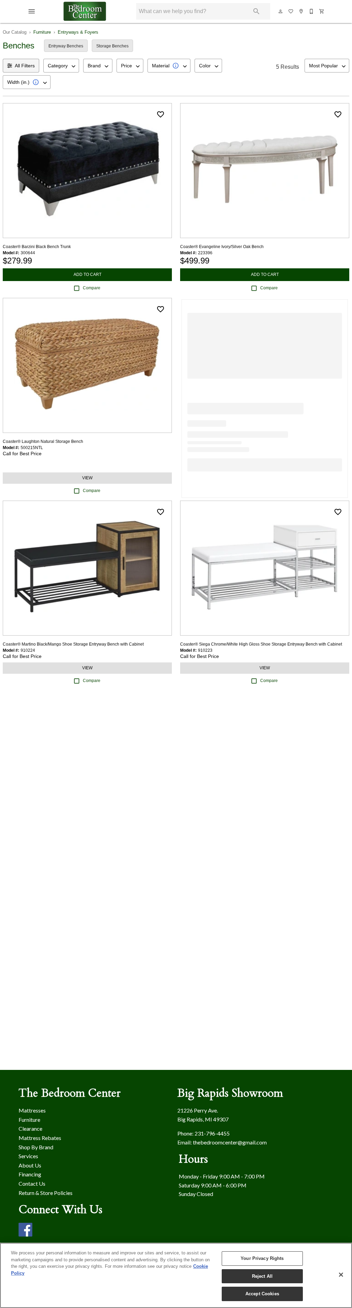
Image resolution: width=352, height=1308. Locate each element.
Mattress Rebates (40, 1137)
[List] (291, 11)
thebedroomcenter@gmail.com (230, 1142)
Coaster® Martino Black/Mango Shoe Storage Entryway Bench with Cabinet (73, 644)
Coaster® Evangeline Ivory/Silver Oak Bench (222, 246)
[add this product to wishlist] (160, 114)
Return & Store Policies (46, 1192)
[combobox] (61, 65)
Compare (91, 288)
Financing (30, 1174)
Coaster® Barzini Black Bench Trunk (37, 246)
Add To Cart (87, 274)
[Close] (341, 1274)
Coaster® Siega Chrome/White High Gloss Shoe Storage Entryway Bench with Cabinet (261, 644)
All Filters (25, 65)
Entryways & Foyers (78, 32)
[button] (32, 11)
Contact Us (32, 1183)
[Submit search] (256, 11)
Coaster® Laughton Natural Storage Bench (43, 441)
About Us (30, 1165)
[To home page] (85, 11)
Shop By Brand (36, 1147)
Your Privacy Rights (262, 1258)
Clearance (30, 1128)
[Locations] (301, 11)
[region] (176, 1275)
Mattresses (32, 1110)
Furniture (42, 32)
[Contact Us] (311, 11)
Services (28, 1156)
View (87, 478)
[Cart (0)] (322, 11)
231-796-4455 (212, 1133)
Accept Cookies (262, 1293)
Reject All (262, 1276)
